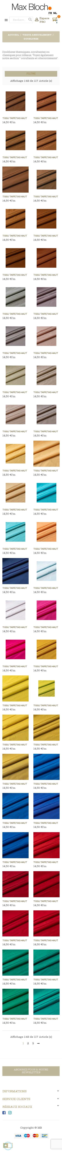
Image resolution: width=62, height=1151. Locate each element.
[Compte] (37, 20)
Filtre (31, 73)
